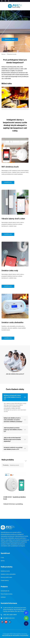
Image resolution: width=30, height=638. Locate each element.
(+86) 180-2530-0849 (10, 614)
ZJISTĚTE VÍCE (8, 182)
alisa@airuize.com (9, 618)
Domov (3, 54)
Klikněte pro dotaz (10, 39)
